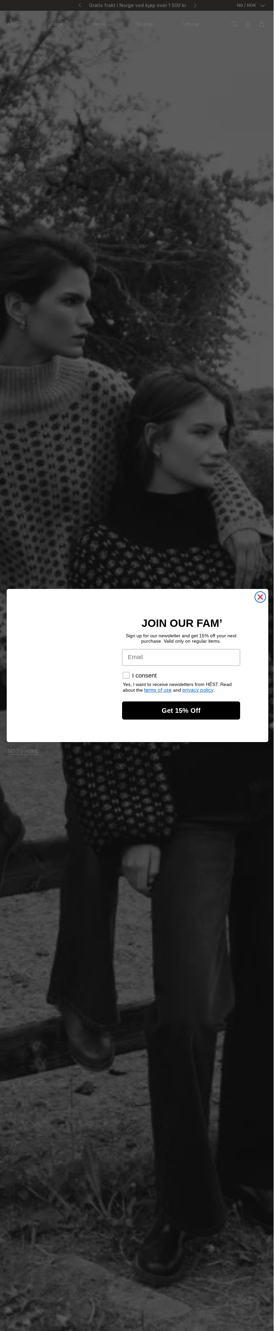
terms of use (156, 690)
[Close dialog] (258, 597)
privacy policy (196, 690)
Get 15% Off (179, 710)
